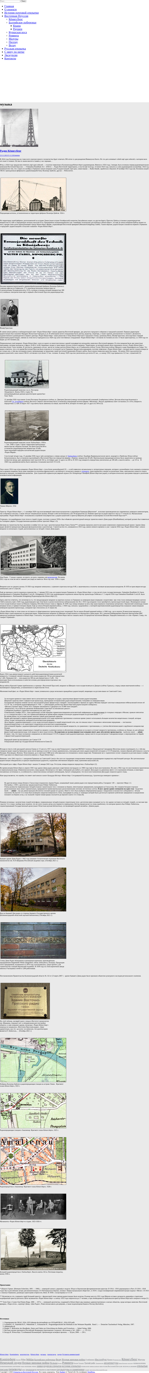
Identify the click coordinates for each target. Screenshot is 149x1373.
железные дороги (30, 1366)
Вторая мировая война (73, 1359)
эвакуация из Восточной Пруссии (98, 1369)
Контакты (10, 58)
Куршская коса (18, 32)
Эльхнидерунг (99, 1363)
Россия (76, 1363)
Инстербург (101, 1359)
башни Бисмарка (123, 1363)
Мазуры (13, 38)
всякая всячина (140, 1363)
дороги (23, 1366)
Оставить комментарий (71, 1354)
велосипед (130, 1363)
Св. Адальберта (17, 401)
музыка (43, 1354)
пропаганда (51, 1354)
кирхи (101, 1366)
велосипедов (52, 577)
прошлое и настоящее (46, 1369)
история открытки (71, 1366)
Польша (53, 1363)
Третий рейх (89, 1363)
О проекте (10, 9)
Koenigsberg (14, 1354)
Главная (9, 6)
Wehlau (30, 1359)
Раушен (17, 29)
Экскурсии (10, 55)
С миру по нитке (14, 51)
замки (40, 1366)
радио (59, 1354)
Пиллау (13, 42)
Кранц (17, 25)
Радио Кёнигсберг (10, 150)
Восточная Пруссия (16, 16)
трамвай (87, 1369)
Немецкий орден (10, 1362)
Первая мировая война (35, 1362)
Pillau (23, 1359)
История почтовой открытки (21, 12)
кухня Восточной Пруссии (112, 1366)
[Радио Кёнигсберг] (19, 146)
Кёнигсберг (16, 19)
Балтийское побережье (22, 22)
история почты (85, 1366)
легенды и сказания (129, 1366)
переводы (15, 1369)
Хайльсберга (72, 456)
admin (17, 155)
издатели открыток (52, 1366)
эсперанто (85, 471)
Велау (12, 45)
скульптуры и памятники (70, 1369)
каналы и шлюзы (94, 1366)
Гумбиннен (90, 1360)
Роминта (14, 35)
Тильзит (81, 1363)
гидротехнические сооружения (10, 1366)
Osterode (18, 1360)
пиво (23, 1370)
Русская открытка (15, 48)
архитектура (24, 1354)
